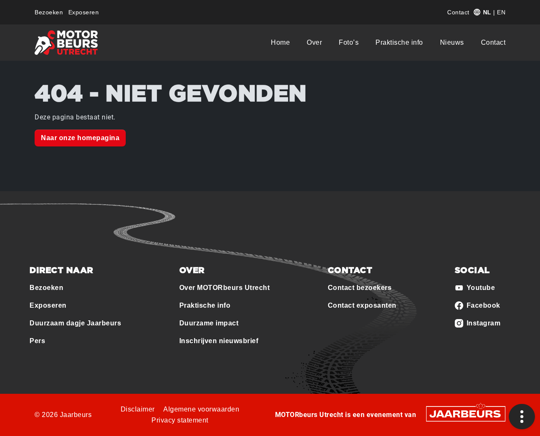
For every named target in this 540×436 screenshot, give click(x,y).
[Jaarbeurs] (465, 413)
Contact (458, 12)
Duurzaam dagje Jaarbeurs (75, 323)
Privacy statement (179, 420)
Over (314, 42)
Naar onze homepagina (80, 137)
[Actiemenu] (522, 416)
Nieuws (452, 42)
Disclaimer (138, 409)
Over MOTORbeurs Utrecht (224, 287)
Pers (37, 340)
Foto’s (349, 42)
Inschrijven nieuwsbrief (219, 340)
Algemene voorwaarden (201, 409)
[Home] (66, 42)
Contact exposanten (362, 305)
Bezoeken (49, 12)
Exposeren (83, 12)
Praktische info (399, 42)
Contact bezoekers (360, 287)
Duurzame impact (209, 323)
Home (280, 42)
